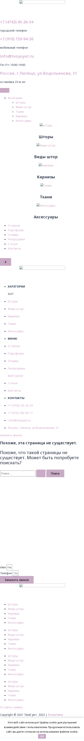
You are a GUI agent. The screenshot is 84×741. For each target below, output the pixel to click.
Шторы (21, 102)
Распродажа (16, 239)
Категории (15, 98)
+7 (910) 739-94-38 (16, 39)
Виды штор (23, 107)
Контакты (14, 248)
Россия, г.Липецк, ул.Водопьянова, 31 (38, 73)
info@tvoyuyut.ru (17, 56)
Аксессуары (23, 120)
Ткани (20, 111)
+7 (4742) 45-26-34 (16, 21)
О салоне (14, 225)
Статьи (12, 244)
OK (42, 736)
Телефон (6, 573)
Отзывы (13, 235)
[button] (11, 435)
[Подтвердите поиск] (41, 473)
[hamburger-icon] (4, 90)
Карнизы (21, 116)
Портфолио (16, 230)
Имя (3, 567)
